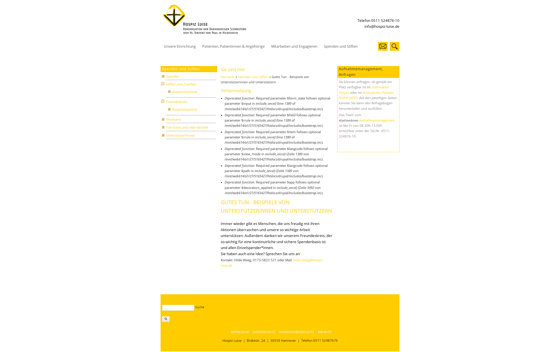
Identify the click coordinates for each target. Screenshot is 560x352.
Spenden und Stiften (341, 46)
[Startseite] (204, 33)
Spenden (172, 76)
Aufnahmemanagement (377, 120)
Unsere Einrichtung (180, 46)
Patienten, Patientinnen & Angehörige (233, 46)
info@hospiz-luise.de (381, 26)
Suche (199, 307)
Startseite (228, 77)
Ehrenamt (173, 119)
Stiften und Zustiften (181, 84)
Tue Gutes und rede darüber (187, 127)
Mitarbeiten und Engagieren (294, 46)
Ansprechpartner (184, 91)
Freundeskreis (176, 101)
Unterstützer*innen (180, 135)
